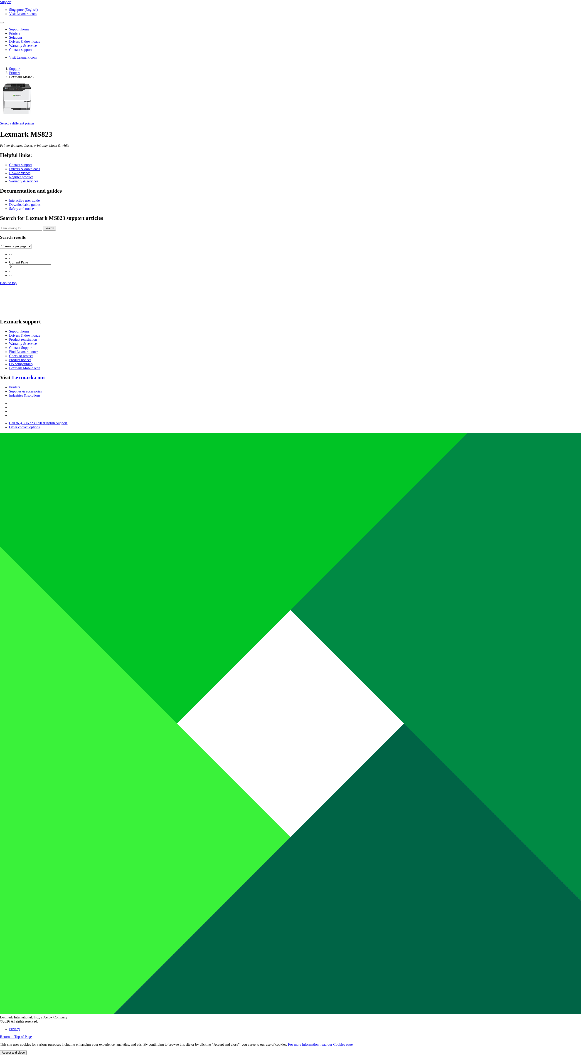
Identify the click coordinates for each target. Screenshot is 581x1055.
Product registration (23, 339)
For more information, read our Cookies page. (321, 1044)
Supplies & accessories (25, 391)
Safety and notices (22, 209)
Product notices (20, 360)
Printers (14, 73)
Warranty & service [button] (23, 45)
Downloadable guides (24, 204)
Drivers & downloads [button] (24, 41)
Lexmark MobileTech (24, 368)
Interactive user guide (24, 200)
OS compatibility (21, 364)
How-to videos (19, 173)
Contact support (20, 165)
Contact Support (20, 348)
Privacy (14, 1029)
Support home (19, 331)
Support (14, 69)
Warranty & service (23, 343)
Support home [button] (19, 29)
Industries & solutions (24, 395)
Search (49, 228)
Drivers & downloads (24, 169)
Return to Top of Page (16, 1037)
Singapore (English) (23, 10)
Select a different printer (17, 123)
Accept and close (13, 1052)
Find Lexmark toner (23, 352)
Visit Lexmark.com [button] (23, 14)
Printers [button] (14, 33)
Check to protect (21, 356)
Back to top (8, 283)
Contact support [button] (20, 50)
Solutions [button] (15, 37)
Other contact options (24, 427)
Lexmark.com (28, 377)
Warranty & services (23, 181)
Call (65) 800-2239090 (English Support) (38, 423)
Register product (21, 177)
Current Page (18, 262)
